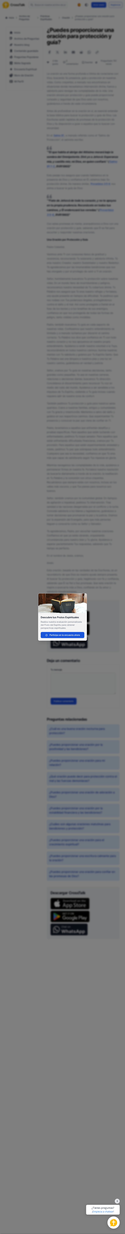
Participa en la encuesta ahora (64, 635)
